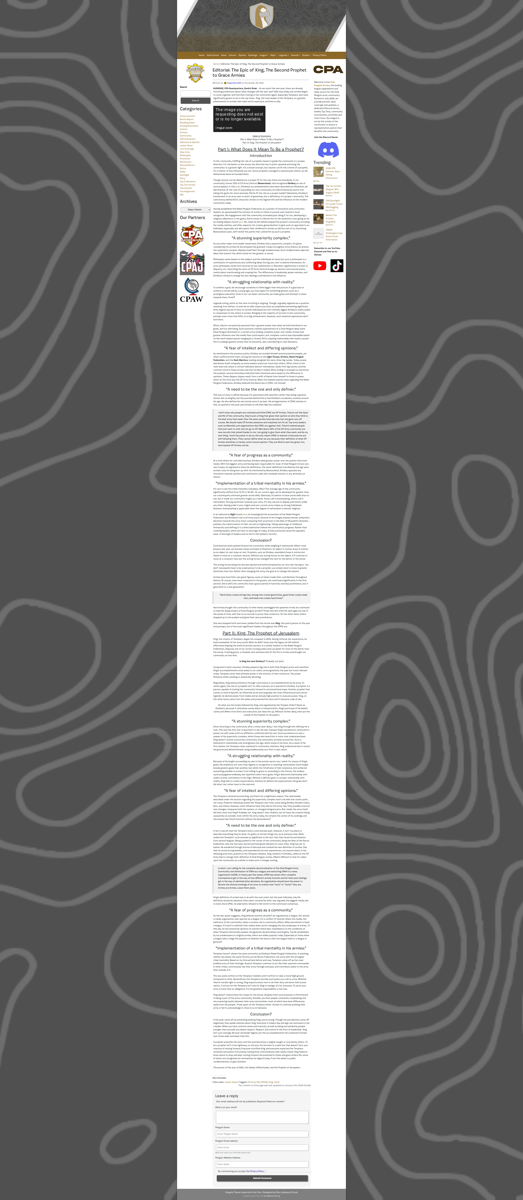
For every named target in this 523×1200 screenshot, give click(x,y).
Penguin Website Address (227, 1158)
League (263, 55)
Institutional (213, 55)
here (240, 222)
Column (232, 55)
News (223, 55)
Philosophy (185, 155)
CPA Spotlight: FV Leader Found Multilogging (334, 204)
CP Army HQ (253, 1082)
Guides (305, 55)
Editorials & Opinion (190, 142)
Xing (270, 1082)
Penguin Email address (226, 1141)
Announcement (187, 116)
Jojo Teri (331, 210)
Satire (183, 169)
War (182, 195)
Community (185, 136)
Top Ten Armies (187, 185)
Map (272, 55)
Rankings (252, 55)
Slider (183, 172)
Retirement (185, 162)
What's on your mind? (226, 1107)
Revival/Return (187, 165)
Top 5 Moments (188, 182)
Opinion (242, 55)
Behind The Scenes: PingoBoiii (331, 218)
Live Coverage (187, 149)
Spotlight (184, 175)
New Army (185, 152)
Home (201, 55)
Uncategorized (187, 191)
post (238, 187)
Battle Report (187, 119)
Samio (330, 225)
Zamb (276, 1082)
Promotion (185, 159)
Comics (183, 132)
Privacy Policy (319, 55)
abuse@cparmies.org (272, 1196)
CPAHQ (264, 1082)
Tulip (317, 181)
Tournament (186, 188)
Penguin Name (222, 1127)
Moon (330, 196)
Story (182, 178)
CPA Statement (187, 139)
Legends (283, 55)
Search (183, 87)
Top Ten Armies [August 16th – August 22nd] (333, 189)
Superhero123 (234, 83)
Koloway (285, 1192)
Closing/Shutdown (189, 126)
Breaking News (187, 123)
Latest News (186, 146)
